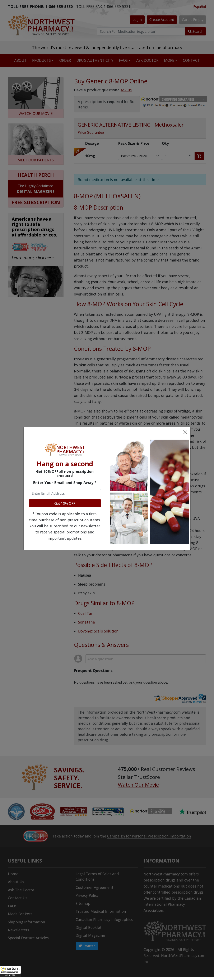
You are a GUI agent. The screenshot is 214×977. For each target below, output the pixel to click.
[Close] (185, 432)
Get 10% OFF (64, 503)
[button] (10, 971)
